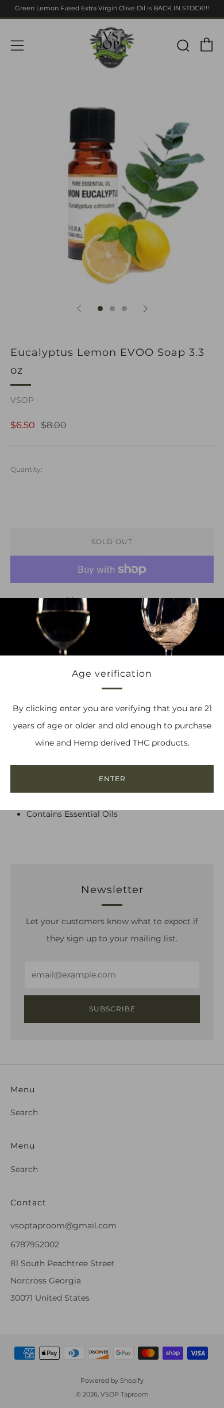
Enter (112, 778)
